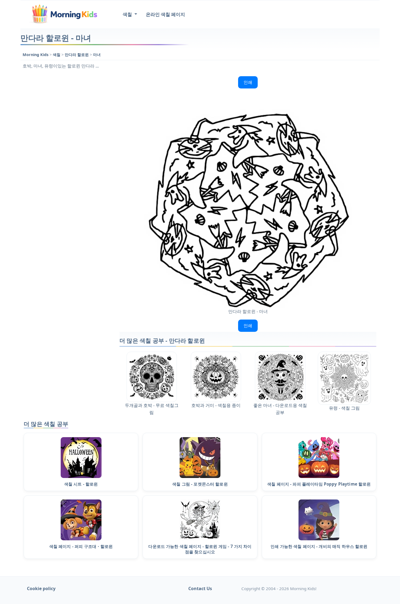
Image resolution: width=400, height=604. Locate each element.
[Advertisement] (67, 155)
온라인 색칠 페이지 (165, 14)
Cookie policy (41, 588)
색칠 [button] (128, 14)
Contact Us (200, 588)
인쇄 (248, 82)
